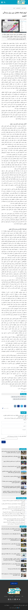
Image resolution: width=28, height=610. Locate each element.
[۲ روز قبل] (24, 453)
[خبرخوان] (11, 599)
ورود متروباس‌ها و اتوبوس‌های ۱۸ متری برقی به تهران (16, 524)
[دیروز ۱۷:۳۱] (24, 468)
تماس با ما (11, 596)
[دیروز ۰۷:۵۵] (24, 477)
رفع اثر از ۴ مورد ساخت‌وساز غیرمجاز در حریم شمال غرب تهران (11, 467)
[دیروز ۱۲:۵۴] (24, 482)
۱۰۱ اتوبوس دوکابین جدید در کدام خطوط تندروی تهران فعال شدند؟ (10, 554)
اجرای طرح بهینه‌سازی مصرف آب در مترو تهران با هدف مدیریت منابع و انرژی (10, 574)
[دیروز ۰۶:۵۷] (24, 492)
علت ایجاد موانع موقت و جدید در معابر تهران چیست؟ (11, 534)
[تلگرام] (15, 599)
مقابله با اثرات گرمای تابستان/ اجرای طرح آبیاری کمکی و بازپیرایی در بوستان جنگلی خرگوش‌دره (11, 452)
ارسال (3, 442)
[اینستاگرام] (13, 599)
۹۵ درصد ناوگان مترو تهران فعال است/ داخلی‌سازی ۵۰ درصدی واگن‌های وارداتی (11, 539)
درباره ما (5, 596)
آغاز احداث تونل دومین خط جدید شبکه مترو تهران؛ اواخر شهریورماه (14, 512)
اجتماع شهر (18, 8)
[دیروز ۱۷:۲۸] (24, 458)
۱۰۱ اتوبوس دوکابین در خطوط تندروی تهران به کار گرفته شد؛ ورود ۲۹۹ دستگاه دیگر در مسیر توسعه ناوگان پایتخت (11, 560)
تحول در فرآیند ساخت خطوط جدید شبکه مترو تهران (16, 507)
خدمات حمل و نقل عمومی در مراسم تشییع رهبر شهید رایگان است (11, 544)
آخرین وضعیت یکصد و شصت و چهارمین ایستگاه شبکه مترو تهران (14, 522)
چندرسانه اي (17, 596)
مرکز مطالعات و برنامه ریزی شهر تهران (18, 396)
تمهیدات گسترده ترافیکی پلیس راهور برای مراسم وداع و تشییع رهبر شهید (10, 529)
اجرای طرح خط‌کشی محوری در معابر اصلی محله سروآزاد (12, 477)
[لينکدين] (19, 599)
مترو (14, 8)
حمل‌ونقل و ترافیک (21, 498)
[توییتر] (17, 599)
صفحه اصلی (24, 8)
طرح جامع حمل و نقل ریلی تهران (19, 399)
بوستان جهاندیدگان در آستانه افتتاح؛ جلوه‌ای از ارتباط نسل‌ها (11, 457)
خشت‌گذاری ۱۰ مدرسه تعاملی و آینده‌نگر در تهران (12, 461)
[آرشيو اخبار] (8, 599)
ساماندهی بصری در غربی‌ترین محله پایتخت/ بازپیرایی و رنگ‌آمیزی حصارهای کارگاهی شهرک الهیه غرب (11, 487)
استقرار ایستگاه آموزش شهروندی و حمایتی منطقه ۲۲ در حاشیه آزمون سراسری (11, 482)
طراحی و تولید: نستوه (13, 607)
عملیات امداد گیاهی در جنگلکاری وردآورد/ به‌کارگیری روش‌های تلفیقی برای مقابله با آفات (11, 472)
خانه (22, 596)
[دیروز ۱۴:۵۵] (24, 473)
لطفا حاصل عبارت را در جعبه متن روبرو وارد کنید (17, 436)
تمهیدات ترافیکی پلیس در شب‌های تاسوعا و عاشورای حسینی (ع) (11, 564)
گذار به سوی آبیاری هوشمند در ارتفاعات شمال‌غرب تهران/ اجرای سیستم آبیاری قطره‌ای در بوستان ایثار (11, 492)
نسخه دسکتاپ (14, 583)
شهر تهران (11, 605)
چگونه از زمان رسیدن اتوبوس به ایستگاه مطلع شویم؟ (11, 548)
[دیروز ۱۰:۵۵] (24, 463)
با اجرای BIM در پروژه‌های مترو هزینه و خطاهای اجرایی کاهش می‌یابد (13, 513)
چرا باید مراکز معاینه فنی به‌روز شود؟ (14, 569)
